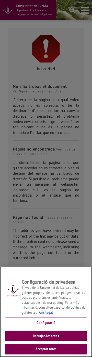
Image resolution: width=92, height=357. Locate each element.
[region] (46, 312)
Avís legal (46, 312)
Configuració (46, 323)
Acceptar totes (46, 349)
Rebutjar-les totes (46, 336)
